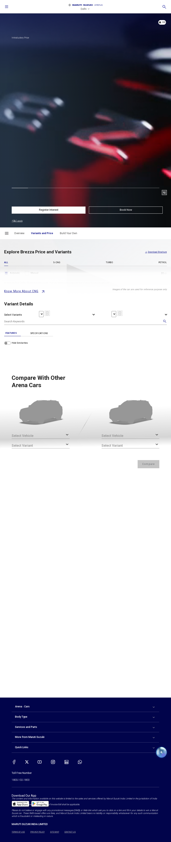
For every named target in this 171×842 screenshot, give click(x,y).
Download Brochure (157, 252)
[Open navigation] (6, 6)
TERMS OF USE (18, 832)
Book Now (126, 209)
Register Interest (48, 209)
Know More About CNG (21, 291)
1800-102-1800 (20, 779)
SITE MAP (54, 832)
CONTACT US (70, 832)
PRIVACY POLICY (37, 832)
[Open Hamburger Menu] (6, 233)
